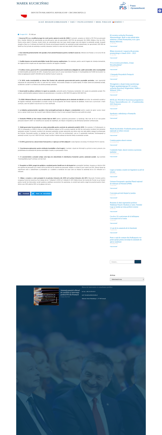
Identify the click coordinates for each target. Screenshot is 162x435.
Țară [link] (72, 22)
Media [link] (98, 22)
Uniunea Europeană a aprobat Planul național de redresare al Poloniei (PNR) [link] (126, 182)
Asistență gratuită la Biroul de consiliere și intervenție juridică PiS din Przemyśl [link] (70, 292)
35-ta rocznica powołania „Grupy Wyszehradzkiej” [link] (122, 64)
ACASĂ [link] (41, 22)
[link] (160, 10)
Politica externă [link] (85, 22)
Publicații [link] (106, 22)
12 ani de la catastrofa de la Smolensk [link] (123, 228)
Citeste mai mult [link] (65, 297)
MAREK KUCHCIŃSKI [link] (33, 3)
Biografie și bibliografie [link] (56, 22)
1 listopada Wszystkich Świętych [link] (122, 74)
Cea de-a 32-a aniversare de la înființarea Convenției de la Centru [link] (124, 217)
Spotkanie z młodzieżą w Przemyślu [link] (123, 113)
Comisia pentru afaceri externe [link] (121, 140)
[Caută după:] (122, 262)
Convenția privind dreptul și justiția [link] (123, 193)
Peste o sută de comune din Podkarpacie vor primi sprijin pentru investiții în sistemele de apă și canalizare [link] (126, 240)
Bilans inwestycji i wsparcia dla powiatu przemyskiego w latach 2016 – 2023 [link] (124, 52)
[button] (24, 194)
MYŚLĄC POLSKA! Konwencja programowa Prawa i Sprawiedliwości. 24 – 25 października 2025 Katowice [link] (126, 102)
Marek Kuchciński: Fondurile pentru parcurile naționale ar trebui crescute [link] (126, 130)
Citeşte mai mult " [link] (114, 46)
